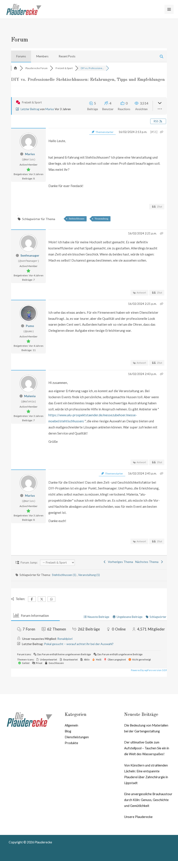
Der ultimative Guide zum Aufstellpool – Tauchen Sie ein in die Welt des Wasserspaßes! (146, 748)
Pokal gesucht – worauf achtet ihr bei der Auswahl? (79, 644)
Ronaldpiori (65, 638)
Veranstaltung (101, 218)
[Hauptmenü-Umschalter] (169, 9)
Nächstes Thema (147, 562)
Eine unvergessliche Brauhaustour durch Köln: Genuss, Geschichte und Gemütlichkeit (148, 800)
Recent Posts (67, 56)
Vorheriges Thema (120, 562)
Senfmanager (29, 255)
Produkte (71, 743)
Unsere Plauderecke (138, 817)
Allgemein (71, 725)
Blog (68, 731)
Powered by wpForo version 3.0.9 (148, 670)
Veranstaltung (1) (89, 575)
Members (42, 56)
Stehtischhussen (76, 218)
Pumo (30, 326)
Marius (49, 109)
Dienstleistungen (77, 737)
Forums (21, 56)
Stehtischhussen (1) (64, 575)
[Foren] (15, 68)
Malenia (30, 396)
